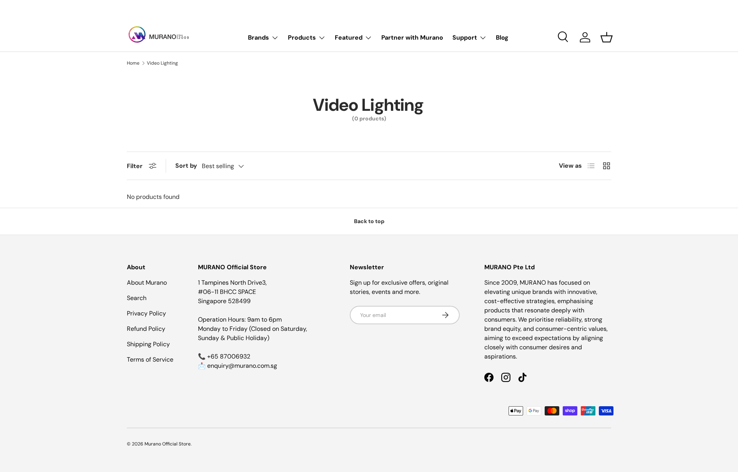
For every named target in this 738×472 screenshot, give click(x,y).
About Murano (147, 283)
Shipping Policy (148, 344)
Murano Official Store (168, 444)
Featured (348, 37)
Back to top (369, 221)
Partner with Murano (412, 37)
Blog (502, 37)
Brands (258, 37)
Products (302, 37)
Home (133, 63)
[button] (606, 37)
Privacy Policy (146, 313)
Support (464, 37)
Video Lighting (162, 63)
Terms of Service (150, 359)
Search (136, 298)
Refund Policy (146, 329)
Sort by (186, 166)
